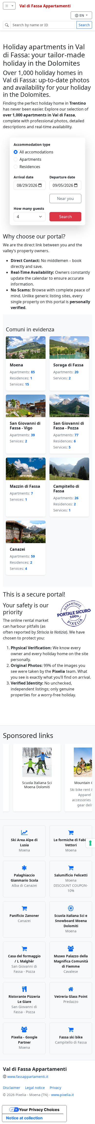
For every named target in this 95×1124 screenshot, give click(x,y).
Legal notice (35, 1087)
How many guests (29, 208)
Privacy (55, 1087)
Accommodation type (32, 144)
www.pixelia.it (62, 1094)
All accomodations (36, 152)
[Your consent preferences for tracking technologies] (90, 843)
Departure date (62, 177)
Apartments (30, 159)
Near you (65, 198)
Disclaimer (11, 1087)
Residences (29, 166)
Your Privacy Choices (39, 1109)
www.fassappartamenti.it (27, 1076)
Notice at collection (24, 1117)
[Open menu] (9, 6)
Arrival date (23, 177)
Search (84, 25)
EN (82, 15)
